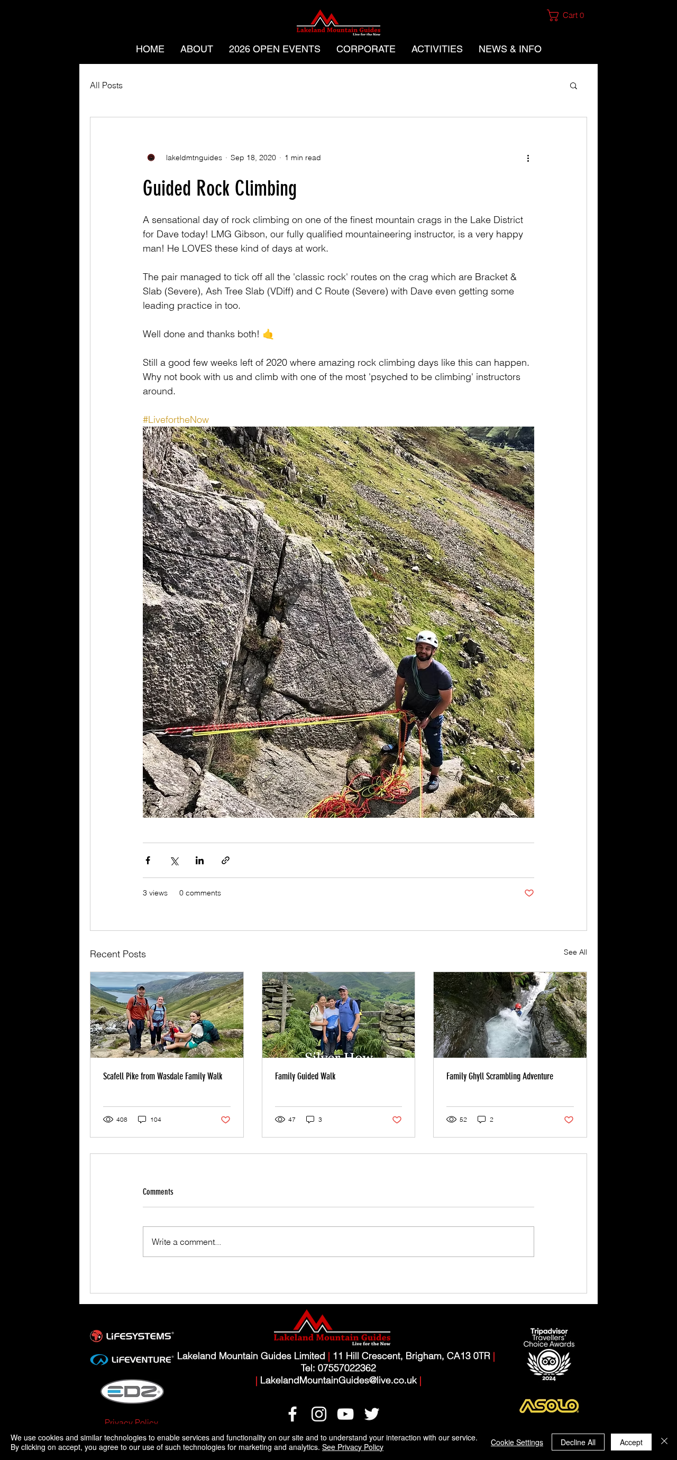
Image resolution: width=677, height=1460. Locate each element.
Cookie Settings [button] (517, 1442)
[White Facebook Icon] (292, 1414)
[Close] (664, 1442)
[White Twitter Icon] (372, 1414)
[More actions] (528, 157)
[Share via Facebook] (148, 860)
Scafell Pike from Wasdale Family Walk (162, 1076)
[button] (569, 15)
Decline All (578, 1442)
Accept (631, 1442)
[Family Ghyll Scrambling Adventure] (510, 1015)
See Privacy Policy (352, 1446)
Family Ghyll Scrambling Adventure (499, 1076)
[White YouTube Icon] (345, 1414)
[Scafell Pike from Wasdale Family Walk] (166, 1015)
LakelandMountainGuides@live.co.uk (338, 1380)
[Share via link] (226, 860)
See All (575, 952)
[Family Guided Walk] (338, 1015)
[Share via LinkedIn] (200, 860)
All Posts (106, 85)
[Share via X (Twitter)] (174, 860)
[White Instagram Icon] (319, 1414)
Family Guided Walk (305, 1076)
